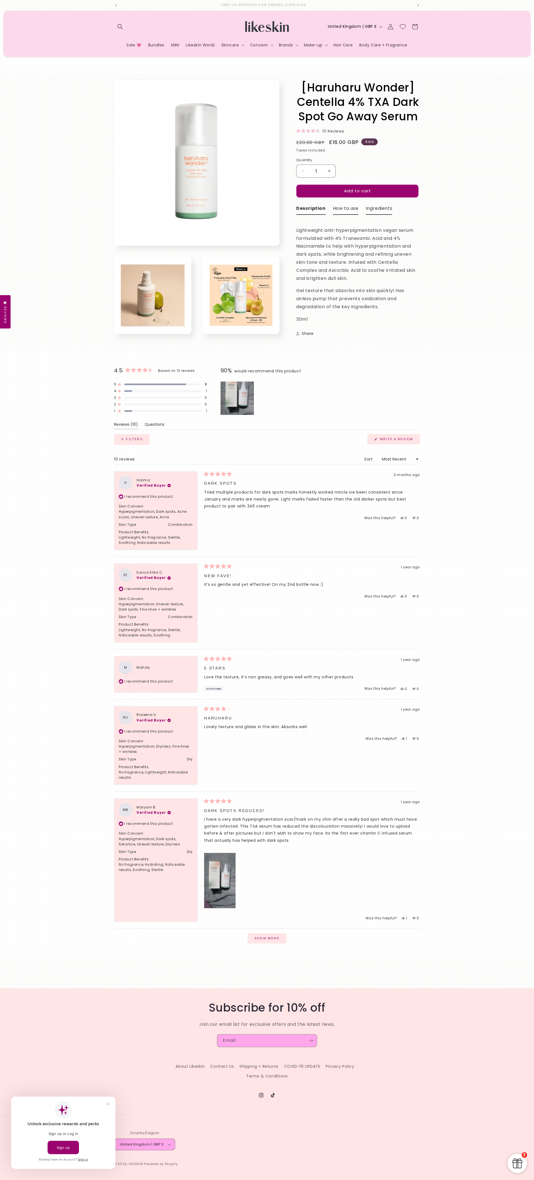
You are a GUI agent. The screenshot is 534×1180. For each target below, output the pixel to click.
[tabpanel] (358, 271)
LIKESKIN (136, 1164)
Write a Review (399, 440)
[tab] (311, 210)
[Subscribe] (311, 1040)
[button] (120, 27)
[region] (238, 398)
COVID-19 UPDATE (302, 1066)
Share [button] (308, 333)
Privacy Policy (340, 1066)
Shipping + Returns (258, 1066)
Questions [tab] (154, 425)
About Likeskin (190, 1066)
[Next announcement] (418, 5)
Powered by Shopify (161, 1164)
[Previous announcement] (116, 5)
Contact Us (222, 1066)
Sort (369, 459)
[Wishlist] (403, 26)
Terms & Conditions (267, 1076)
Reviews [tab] (126, 425)
